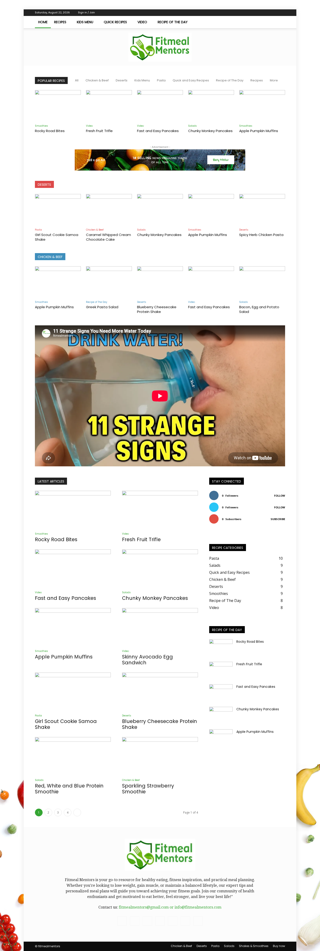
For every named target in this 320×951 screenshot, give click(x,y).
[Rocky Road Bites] (58, 106)
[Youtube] (281, 13)
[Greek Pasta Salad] (109, 282)
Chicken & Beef (97, 80)
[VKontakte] (266, 13)
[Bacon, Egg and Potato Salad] (262, 282)
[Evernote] (235, 13)
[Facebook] (242, 13)
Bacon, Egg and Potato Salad (259, 309)
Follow (279, 495)
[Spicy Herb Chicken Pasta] (262, 210)
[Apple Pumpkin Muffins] (262, 106)
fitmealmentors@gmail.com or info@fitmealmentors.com (170, 907)
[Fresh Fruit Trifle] (109, 106)
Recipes (60, 22)
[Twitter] (258, 13)
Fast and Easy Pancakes (158, 130)
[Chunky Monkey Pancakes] (211, 106)
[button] (279, 22)
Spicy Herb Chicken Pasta (261, 234)
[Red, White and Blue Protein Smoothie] (73, 756)
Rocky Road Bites (50, 130)
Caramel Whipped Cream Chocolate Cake (108, 237)
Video (142, 22)
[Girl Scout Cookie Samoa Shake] (58, 210)
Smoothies (41, 126)
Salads (192, 126)
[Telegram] (250, 13)
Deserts (121, 80)
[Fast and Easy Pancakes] (160, 106)
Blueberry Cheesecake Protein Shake (156, 309)
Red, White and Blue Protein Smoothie (69, 788)
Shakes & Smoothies (253, 946)
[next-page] (77, 812)
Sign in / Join (86, 12)
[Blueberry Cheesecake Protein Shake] (160, 282)
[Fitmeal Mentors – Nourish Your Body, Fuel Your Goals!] (160, 47)
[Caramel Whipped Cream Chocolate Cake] (109, 210)
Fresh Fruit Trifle (99, 130)
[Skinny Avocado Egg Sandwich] (160, 627)
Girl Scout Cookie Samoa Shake (56, 237)
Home (43, 22)
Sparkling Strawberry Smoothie (148, 788)
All (76, 80)
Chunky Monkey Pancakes (210, 130)
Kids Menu (85, 22)
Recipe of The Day (173, 22)
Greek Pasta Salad (102, 306)
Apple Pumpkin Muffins (258, 130)
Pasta (161, 80)
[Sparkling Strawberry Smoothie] (160, 756)
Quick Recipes (115, 22)
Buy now (279, 946)
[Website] (273, 13)
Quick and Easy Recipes (191, 80)
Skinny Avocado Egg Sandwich (147, 659)
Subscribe (278, 519)
